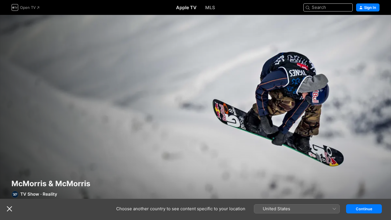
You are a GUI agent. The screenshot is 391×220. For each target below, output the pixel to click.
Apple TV (186, 7)
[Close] (9, 208)
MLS (210, 7)
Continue (364, 209)
